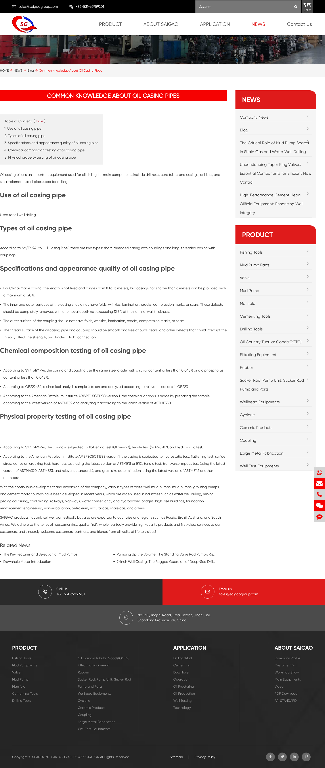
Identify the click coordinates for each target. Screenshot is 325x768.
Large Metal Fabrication (261, 453)
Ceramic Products (256, 427)
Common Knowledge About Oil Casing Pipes (70, 70)
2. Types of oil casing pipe (24, 136)
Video (279, 686)
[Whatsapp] (319, 472)
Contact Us (299, 24)
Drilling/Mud (182, 658)
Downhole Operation (181, 675)
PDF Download (286, 694)
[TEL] (319, 494)
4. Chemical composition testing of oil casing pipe (44, 150)
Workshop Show (287, 672)
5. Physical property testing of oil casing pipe (40, 157)
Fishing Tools (251, 252)
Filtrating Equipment (258, 354)
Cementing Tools (255, 316)
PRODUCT (110, 24)
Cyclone (247, 414)
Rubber (246, 367)
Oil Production (184, 694)
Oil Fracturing (183, 686)
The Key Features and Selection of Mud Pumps (40, 554)
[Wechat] (319, 505)
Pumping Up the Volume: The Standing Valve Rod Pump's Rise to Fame (166, 554)
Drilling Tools (251, 329)
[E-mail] (319, 483)
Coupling (248, 440)
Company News (254, 117)
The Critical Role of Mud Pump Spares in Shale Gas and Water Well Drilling (274, 147)
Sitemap (176, 757)
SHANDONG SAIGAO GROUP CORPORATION (65, 757)
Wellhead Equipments (260, 402)
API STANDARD (286, 701)
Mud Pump (249, 290)
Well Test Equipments (259, 466)
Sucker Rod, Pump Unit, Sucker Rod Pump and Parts (272, 384)
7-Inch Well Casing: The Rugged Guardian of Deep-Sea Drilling (166, 561)
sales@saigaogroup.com (38, 6)
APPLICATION (215, 24)
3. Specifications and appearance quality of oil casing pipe (51, 143)
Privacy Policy (205, 757)
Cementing (181, 665)
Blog (30, 70)
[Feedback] (319, 516)
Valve (245, 277)
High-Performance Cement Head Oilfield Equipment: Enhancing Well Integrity (271, 204)
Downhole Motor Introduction (27, 561)
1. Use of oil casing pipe (22, 128)
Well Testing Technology (182, 704)
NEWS (258, 24)
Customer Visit (286, 665)
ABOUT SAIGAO (160, 24)
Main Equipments (288, 679)
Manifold (247, 303)
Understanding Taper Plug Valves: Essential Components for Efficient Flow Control (276, 173)
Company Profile (287, 658)
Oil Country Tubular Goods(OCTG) (271, 341)
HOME (4, 70)
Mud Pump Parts (254, 265)
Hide (39, 121)
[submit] (296, 6)
